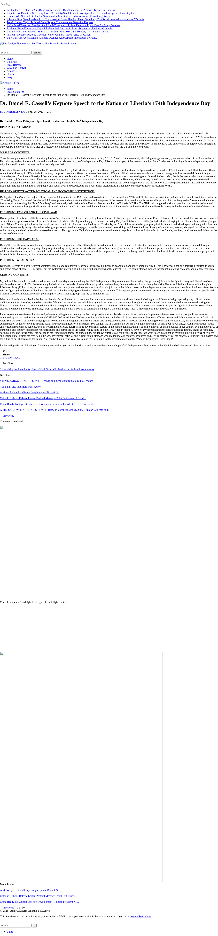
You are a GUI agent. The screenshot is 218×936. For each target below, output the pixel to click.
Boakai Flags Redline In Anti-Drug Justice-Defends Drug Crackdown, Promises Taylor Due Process (61, 10)
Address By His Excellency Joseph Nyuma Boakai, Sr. (29, 890)
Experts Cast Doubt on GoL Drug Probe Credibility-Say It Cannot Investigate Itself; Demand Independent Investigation (71, 13)
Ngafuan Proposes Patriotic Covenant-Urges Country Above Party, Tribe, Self (49, 34)
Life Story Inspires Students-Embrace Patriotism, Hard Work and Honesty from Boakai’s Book (58, 31)
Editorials (12, 61)
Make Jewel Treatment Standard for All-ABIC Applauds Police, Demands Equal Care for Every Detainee (63, 25)
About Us (12, 71)
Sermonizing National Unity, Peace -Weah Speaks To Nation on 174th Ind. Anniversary (47, 369)
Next (11, 415)
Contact (11, 74)
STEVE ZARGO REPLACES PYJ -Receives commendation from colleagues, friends (46, 380)
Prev (5, 415)
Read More (144, 916)
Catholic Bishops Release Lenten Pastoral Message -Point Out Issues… (38, 895)
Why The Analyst (16, 67)
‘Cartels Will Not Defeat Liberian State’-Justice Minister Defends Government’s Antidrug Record (59, 16)
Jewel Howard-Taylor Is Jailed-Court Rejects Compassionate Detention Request (50, 22)
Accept (134, 916)
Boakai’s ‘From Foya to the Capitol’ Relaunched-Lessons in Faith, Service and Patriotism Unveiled (60, 28)
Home (10, 58)
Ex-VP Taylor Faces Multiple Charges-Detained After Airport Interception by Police (52, 37)
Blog (9, 77)
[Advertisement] (109, 628)
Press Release (14, 64)
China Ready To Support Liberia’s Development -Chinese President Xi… (39, 901)
